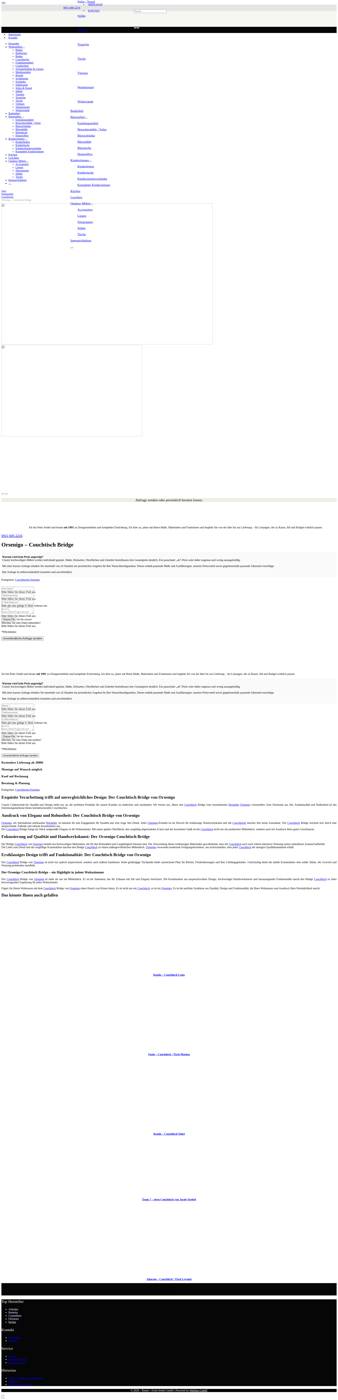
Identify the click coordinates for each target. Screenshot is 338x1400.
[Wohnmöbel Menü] (23, 47)
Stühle (81, 16)
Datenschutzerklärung (20, 1384)
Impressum (14, 34)
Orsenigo (35, 579)
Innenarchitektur (17, 1359)
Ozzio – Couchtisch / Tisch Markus (169, 1054)
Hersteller (234, 804)
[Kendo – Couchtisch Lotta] (169, 968)
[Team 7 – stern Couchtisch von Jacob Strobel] (169, 1193)
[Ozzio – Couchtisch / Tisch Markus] (169, 1048)
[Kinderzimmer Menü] (90, 161)
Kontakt (12, 37)
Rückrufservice (16, 1362)
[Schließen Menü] (71, 247)
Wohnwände (85, 101)
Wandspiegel (85, 87)
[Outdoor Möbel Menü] (91, 204)
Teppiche (83, 44)
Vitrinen (82, 73)
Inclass (12, 1321)
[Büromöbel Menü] (86, 118)
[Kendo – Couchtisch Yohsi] (169, 1127)
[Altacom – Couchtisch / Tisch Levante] (169, 1273)
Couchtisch (190, 804)
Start (3, 191)
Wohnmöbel (7, 194)
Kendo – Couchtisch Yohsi (169, 1133)
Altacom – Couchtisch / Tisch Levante (169, 1279)
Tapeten (82, 30)
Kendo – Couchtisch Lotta (169, 974)
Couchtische (7, 197)
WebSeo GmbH (198, 1390)
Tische (81, 58)
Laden (11, 1356)
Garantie (13, 1381)
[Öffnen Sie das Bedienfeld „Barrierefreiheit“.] (2, 1397)
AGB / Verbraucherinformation (25, 1378)
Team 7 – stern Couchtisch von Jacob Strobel (169, 1199)
